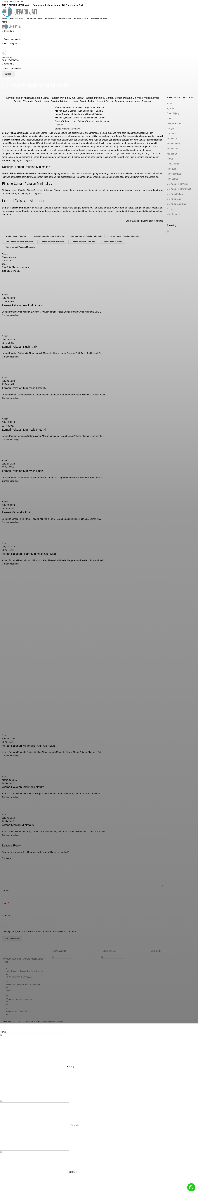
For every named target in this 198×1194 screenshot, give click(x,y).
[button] (191, 1187)
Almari (6, 78)
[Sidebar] (3, 1026)
